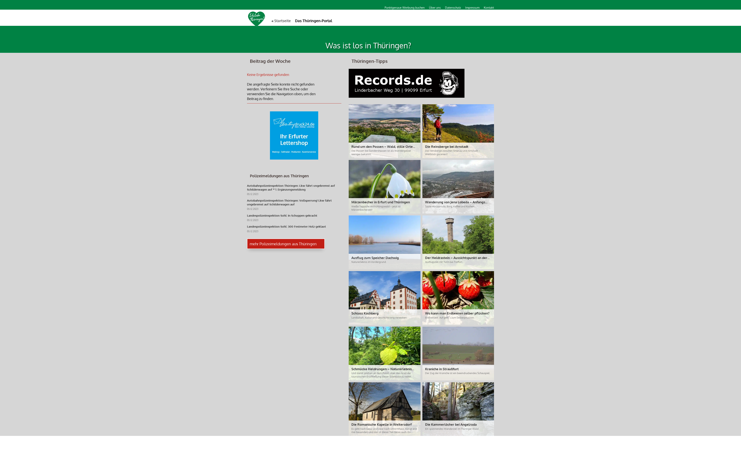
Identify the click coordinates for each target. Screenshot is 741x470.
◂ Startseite (281, 20)
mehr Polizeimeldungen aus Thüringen (283, 243)
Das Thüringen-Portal (313, 20)
